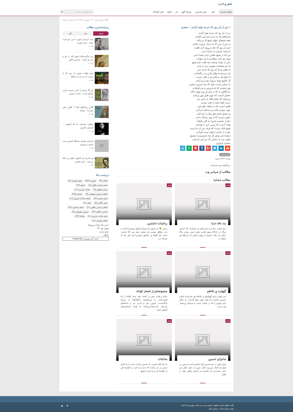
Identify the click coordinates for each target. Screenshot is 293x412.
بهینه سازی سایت (226, 408)
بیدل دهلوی (100, 189)
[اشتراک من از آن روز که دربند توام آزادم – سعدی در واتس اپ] (189, 148)
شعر (213, 12)
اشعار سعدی (75, 207)
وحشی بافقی (99, 212)
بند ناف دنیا (202, 204)
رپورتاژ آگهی (186, 12)
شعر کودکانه (158, 12)
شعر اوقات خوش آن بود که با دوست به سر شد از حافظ (78, 75)
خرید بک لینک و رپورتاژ (98, 225)
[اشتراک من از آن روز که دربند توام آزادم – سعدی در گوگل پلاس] (208, 148)
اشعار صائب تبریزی (80, 198)
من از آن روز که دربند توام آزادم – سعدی (204, 27)
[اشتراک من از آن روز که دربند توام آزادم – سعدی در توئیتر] (214, 148)
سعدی (77, 194)
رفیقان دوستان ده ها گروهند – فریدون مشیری (78, 126)
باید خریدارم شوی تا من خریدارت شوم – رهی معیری (78, 41)
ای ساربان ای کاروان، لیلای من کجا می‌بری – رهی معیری (78, 159)
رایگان (106, 235)
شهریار (90, 181)
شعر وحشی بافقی (98, 185)
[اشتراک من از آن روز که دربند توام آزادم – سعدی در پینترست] (195, 148)
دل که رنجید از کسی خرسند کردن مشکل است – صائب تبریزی (78, 92)
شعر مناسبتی (200, 12)
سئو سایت (104, 232)
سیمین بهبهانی (80, 212)
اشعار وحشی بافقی (97, 207)
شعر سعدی (225, 154)
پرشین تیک (212, 408)
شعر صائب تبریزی (97, 216)
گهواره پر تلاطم (202, 272)
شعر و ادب (207, 405)
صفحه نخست (226, 12)
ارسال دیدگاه (69, 20)
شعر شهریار (75, 181)
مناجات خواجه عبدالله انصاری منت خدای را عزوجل (78, 143)
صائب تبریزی (82, 189)
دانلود (169, 12)
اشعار (103, 181)
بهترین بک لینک (187, 405)
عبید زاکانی (100, 203)
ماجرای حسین (202, 340)
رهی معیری (67, 48)
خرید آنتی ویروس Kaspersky (86, 239)
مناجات (144, 340)
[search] (62, 12)
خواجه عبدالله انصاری (71, 150)
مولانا (80, 216)
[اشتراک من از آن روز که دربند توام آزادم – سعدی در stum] (227, 148)
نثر (176, 12)
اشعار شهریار (99, 221)
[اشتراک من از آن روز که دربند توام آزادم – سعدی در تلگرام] (182, 148)
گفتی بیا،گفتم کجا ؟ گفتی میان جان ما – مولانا (78, 109)
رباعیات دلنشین (144, 204)
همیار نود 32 (103, 228)
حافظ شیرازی (68, 82)
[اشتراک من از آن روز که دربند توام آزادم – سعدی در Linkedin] (221, 148)
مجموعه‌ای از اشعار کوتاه (144, 272)
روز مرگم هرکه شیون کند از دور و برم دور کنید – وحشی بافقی (78, 58)
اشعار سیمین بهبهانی (96, 194)
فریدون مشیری (68, 133)
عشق (80, 185)
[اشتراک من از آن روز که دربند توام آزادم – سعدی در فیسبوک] (201, 148)
